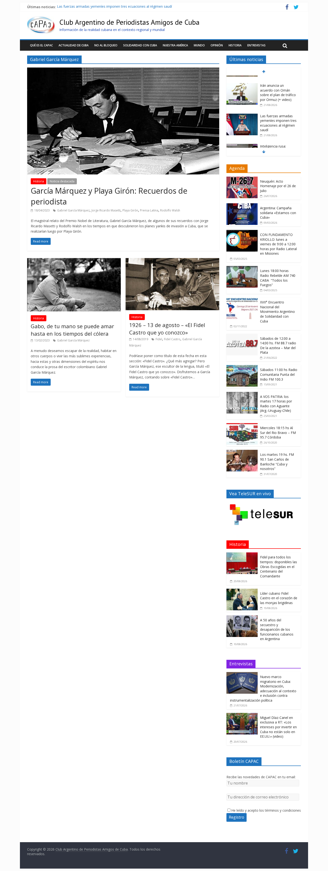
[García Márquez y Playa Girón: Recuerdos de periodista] (123, 70)
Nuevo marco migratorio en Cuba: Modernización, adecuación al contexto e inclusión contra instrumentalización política (263, 688)
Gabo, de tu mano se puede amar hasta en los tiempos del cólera (72, 329)
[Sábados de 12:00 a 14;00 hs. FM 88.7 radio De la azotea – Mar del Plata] (242, 336)
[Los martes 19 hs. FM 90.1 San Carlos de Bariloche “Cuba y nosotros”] (242, 452)
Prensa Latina (149, 210)
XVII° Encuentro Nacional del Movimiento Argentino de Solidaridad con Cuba (277, 311)
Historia (235, 45)
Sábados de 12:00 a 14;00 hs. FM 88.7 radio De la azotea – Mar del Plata (278, 345)
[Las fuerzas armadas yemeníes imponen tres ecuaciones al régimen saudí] (242, 110)
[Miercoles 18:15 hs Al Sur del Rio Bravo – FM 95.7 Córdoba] (242, 425)
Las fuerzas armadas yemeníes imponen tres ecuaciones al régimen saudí (114, 7)
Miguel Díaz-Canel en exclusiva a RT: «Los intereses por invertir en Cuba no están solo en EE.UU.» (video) (278, 727)
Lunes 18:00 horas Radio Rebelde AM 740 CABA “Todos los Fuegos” (277, 277)
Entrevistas (256, 45)
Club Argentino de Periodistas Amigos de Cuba (129, 22)
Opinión (217, 45)
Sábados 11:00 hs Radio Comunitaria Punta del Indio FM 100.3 (278, 374)
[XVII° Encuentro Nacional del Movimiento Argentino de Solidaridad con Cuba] (242, 300)
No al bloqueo (105, 45)
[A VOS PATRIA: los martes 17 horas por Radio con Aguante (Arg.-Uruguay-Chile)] (242, 394)
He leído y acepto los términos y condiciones (266, 810)
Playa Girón (130, 210)
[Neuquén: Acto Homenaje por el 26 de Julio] (242, 179)
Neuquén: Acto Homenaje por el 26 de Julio (278, 186)
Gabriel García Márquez (73, 210)
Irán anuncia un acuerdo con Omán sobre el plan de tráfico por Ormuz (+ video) (278, 86)
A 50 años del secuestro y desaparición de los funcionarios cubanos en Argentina (276, 629)
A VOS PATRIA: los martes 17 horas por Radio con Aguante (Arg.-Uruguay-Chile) (276, 403)
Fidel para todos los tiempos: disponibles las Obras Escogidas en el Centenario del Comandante (278, 566)
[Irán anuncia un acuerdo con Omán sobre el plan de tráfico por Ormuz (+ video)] (242, 79)
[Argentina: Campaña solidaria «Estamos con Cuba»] (242, 206)
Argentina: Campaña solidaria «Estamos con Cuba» (278, 213)
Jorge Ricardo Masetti (106, 210)
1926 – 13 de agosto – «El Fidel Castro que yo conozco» (167, 328)
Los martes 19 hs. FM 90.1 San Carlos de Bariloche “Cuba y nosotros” (277, 461)
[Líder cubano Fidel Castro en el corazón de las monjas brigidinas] (242, 591)
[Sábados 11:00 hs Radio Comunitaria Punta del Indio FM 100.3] (242, 367)
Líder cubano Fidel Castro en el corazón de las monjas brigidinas (278, 598)
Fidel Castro (172, 339)
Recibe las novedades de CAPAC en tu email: (261, 777)
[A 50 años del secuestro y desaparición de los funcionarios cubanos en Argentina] (242, 618)
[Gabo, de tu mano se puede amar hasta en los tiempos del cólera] (74, 261)
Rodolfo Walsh (170, 210)
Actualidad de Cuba (74, 45)
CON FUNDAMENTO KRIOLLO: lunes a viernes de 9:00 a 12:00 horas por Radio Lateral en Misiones (278, 244)
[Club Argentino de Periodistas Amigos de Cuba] (41, 19)
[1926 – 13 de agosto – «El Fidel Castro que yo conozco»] (172, 261)
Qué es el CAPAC (41, 45)
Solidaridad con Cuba (140, 45)
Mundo (199, 45)
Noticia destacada (62, 181)
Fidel (159, 339)
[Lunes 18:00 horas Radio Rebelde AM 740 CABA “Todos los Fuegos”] (242, 268)
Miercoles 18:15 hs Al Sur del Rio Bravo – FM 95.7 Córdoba (278, 432)
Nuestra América (175, 45)
